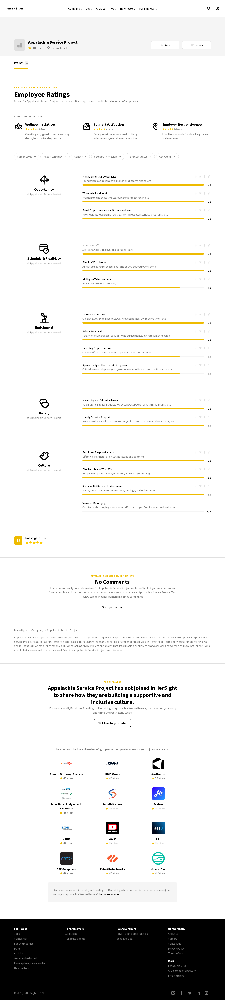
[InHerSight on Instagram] (206, 993)
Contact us (174, 943)
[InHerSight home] (15, 8)
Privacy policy (176, 948)
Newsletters (127, 8)
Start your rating (112, 607)
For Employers (148, 8)
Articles (100, 8)
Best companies (23, 943)
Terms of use (176, 953)
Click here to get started (112, 723)
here (119, 650)
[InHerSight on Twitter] (190, 993)
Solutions (71, 933)
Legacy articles (177, 965)
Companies (75, 8)
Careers (172, 938)
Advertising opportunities (132, 933)
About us (173, 933)
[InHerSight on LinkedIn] (198, 993)
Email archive (176, 975)
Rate (167, 45)
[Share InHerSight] (173, 993)
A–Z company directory (182, 970)
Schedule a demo (75, 938)
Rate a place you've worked (30, 963)
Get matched (59, 48)
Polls (113, 8)
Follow (199, 45)
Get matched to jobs (26, 958)
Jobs (89, 8)
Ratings (21, 63)
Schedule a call (125, 938)
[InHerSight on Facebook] (181, 993)
